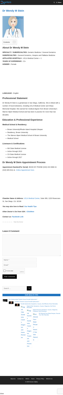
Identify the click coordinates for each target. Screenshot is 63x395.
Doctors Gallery (33, 382)
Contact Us (20, 378)
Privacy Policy (40, 378)
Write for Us (49, 378)
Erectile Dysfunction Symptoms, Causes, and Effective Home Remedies (39, 303)
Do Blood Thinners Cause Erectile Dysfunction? (27, 301)
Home (32, 378)
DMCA (27, 378)
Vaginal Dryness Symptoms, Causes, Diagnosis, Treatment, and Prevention (45, 310)
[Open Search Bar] (54, 2)
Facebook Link (17, 217)
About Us (13, 378)
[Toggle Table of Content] (13, 42)
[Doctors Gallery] (6, 2)
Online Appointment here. (25, 170)
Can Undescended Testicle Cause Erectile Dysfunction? (23, 299)
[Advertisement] (31, 79)
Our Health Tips (30, 206)
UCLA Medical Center (32, 198)
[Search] (29, 288)
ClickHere (30, 211)
